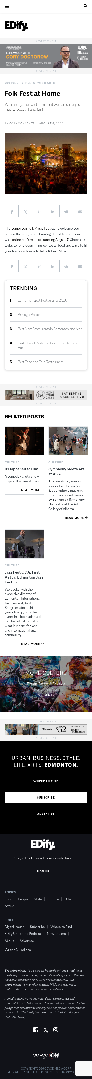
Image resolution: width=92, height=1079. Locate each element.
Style (38, 899)
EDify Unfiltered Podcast (23, 933)
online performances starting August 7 (40, 239)
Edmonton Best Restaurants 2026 (42, 300)
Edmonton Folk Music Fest (31, 228)
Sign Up (43, 871)
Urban (68, 899)
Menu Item (13, 943)
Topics (10, 892)
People (23, 899)
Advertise (46, 814)
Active (9, 906)
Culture (11, 83)
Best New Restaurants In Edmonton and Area (50, 328)
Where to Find (46, 781)
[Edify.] (16, 26)
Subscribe (46, 797)
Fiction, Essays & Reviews (46, 683)
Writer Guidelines (18, 949)
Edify (9, 920)
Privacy (46, 1072)
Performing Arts (40, 83)
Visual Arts (46, 695)
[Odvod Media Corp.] (46, 1055)
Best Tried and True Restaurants (40, 361)
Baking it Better (29, 314)
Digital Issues (14, 926)
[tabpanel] (46, 787)
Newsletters (56, 933)
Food (8, 899)
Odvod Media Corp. (57, 1068)
